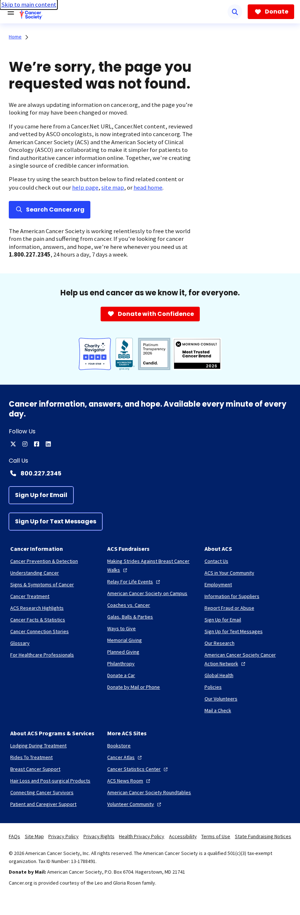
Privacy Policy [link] (63, 836)
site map (112, 187)
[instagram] (24, 444)
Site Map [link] (34, 836)
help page (85, 187)
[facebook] (36, 444)
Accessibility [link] (183, 836)
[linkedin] (48, 444)
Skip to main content (28, 4)
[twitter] (13, 444)
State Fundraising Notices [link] (263, 836)
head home (148, 187)
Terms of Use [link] (215, 836)
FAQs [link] (14, 836)
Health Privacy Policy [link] (141, 836)
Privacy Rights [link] (99, 836)
